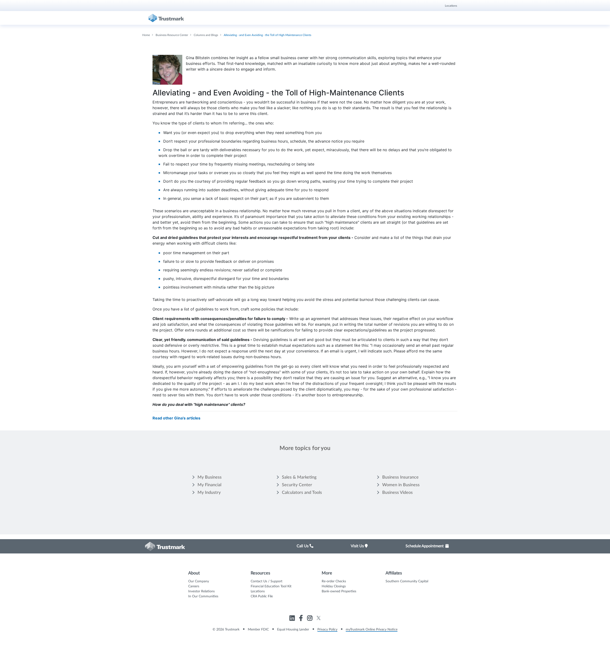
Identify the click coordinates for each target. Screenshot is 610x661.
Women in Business (401, 485)
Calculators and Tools (302, 493)
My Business (210, 477)
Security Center (297, 485)
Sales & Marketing (299, 477)
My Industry (209, 493)
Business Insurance (400, 477)
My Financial (209, 485)
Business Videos (397, 493)
